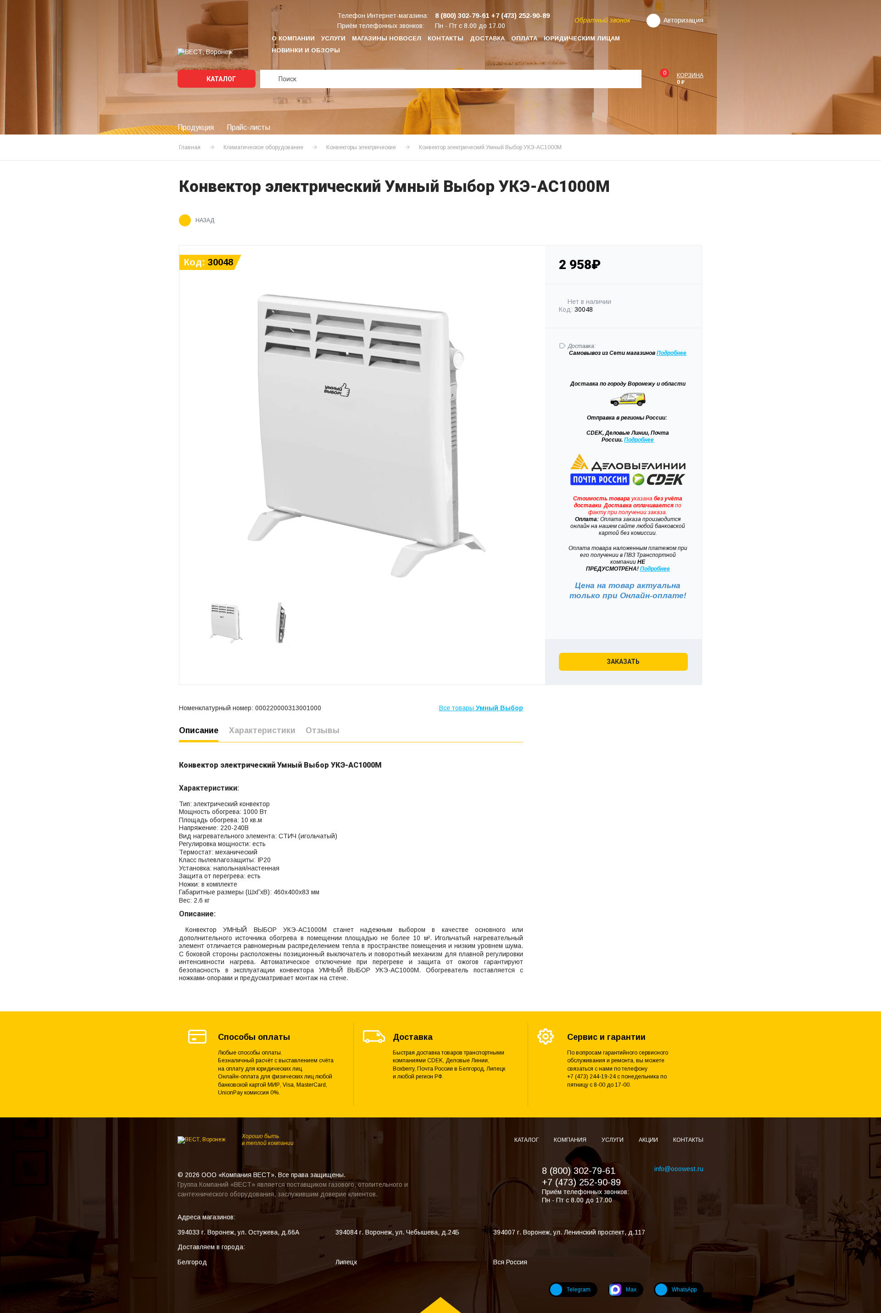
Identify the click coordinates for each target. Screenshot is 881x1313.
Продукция (196, 127)
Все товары (481, 708)
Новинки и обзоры (306, 50)
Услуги (333, 38)
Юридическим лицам (582, 38)
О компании (293, 38)
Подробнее (639, 440)
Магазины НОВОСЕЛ (386, 38)
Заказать (623, 661)
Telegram (579, 1289)
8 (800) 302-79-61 (578, 1171)
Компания (571, 1140)
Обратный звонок (602, 20)
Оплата (524, 38)
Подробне (670, 353)
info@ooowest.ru (678, 1169)
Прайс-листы (248, 127)
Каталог (220, 79)
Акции (649, 1140)
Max (631, 1289)
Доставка (487, 38)
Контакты (445, 38)
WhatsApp (684, 1289)
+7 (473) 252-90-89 (581, 1182)
